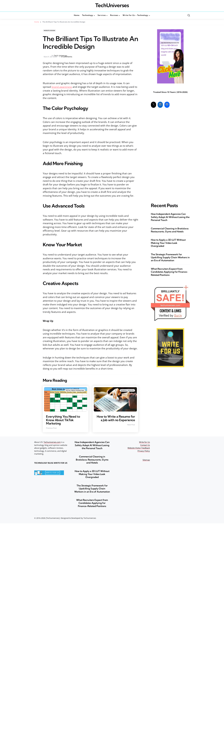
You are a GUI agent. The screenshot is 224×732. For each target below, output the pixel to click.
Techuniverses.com (52, 442)
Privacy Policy (144, 451)
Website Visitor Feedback (139, 448)
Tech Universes (60, 55)
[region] (190, 712)
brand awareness (62, 87)
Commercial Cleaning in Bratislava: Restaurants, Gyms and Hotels (170, 230)
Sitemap (146, 460)
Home (36, 22)
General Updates (127, 390)
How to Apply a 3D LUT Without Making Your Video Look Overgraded (168, 242)
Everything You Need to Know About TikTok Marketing (63, 419)
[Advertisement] (170, 153)
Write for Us (144, 442)
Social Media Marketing (75, 390)
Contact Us (145, 445)
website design (49, 30)
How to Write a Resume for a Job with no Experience (116, 418)
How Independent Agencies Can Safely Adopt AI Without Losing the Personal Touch (170, 217)
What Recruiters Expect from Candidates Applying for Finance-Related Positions (169, 271)
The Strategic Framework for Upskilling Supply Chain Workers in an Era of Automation (170, 257)
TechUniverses (112, 5)
